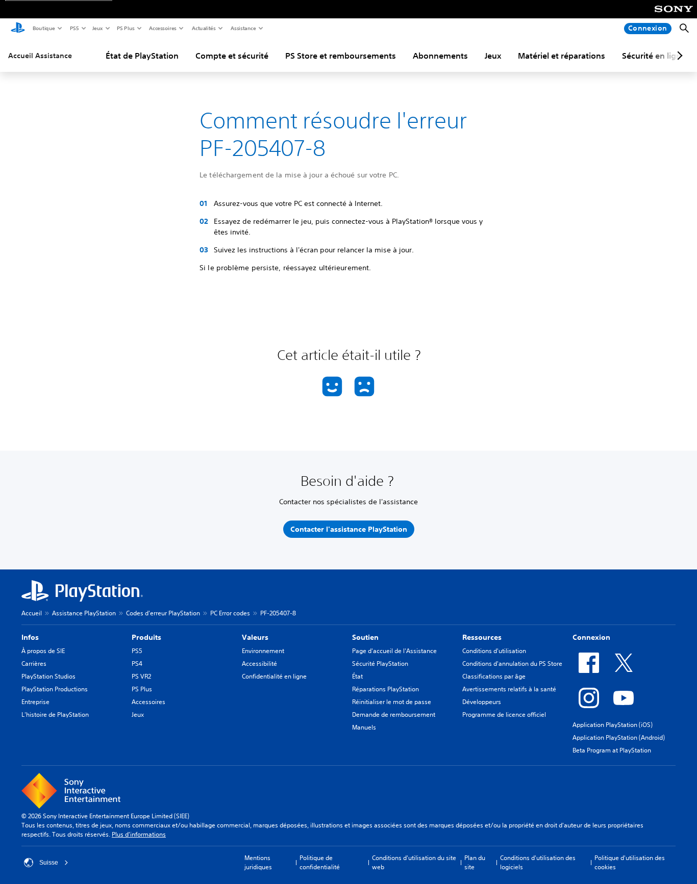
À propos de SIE (43, 650)
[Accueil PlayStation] (18, 28)
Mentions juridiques (258, 862)
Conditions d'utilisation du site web (414, 862)
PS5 (73, 28)
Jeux (97, 28)
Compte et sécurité (231, 55)
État (357, 676)
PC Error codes (230, 613)
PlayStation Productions (54, 689)
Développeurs (481, 701)
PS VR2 (141, 676)
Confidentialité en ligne (274, 676)
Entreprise (35, 701)
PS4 (137, 663)
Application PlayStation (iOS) (612, 724)
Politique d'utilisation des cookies (629, 862)
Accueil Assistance (40, 55)
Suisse (48, 862)
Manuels (364, 727)
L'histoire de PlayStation (55, 714)
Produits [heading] (146, 637)
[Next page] (678, 55)
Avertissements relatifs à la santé (509, 689)
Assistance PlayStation (84, 613)
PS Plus (125, 28)
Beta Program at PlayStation (611, 750)
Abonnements (440, 55)
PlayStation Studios (48, 676)
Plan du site (474, 862)
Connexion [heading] (591, 637)
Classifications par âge (494, 676)
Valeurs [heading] (255, 637)
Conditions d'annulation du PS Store (512, 663)
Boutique (43, 28)
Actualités (203, 28)
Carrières (33, 663)
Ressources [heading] (482, 637)
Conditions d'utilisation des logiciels (538, 862)
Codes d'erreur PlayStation (163, 613)
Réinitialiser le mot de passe (391, 701)
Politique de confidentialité (320, 862)
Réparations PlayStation (385, 689)
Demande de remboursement (393, 714)
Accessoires (162, 28)
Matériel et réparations (561, 55)
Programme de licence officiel (504, 714)
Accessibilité (259, 663)
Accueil (31, 613)
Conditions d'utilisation (494, 650)
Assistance (243, 28)
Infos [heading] (30, 637)
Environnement (263, 650)
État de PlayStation (142, 55)
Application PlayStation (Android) (618, 737)
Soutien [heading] (365, 637)
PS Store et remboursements (340, 55)
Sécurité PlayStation (380, 663)
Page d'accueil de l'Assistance (394, 650)
